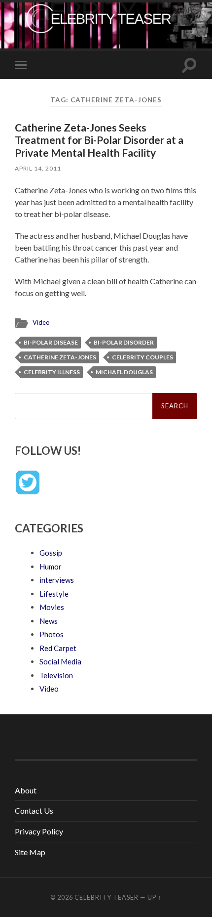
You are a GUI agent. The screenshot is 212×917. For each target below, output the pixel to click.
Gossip (50, 552)
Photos (51, 634)
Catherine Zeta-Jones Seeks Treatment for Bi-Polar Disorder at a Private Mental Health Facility (99, 139)
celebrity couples (142, 357)
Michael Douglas (124, 372)
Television (56, 675)
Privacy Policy (39, 831)
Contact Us (34, 810)
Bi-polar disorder (124, 342)
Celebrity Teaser (106, 897)
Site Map (30, 852)
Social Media (60, 661)
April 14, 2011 (38, 168)
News (48, 620)
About (25, 790)
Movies (51, 607)
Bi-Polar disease (51, 342)
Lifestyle (54, 593)
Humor (50, 566)
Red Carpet (57, 648)
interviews (56, 579)
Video (41, 322)
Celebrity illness (52, 372)
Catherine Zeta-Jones (60, 357)
